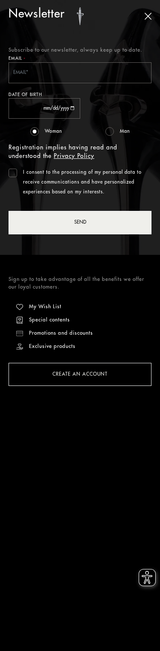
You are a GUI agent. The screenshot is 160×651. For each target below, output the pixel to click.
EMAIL (17, 59)
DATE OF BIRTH (25, 95)
